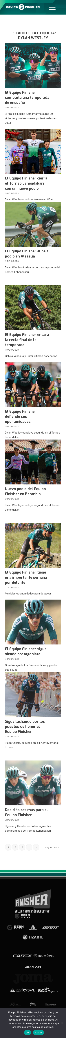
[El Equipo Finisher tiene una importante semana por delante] (33, 545)
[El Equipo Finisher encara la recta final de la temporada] (33, 307)
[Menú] (52, 7)
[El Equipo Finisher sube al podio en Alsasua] (33, 224)
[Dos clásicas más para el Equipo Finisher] (33, 782)
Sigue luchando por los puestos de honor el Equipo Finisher (25, 726)
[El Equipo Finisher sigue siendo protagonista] (33, 622)
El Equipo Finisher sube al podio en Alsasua (27, 254)
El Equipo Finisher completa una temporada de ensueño (27, 97)
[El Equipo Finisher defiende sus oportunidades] (33, 384)
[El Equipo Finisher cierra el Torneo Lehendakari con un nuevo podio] (33, 151)
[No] (61, 1023)
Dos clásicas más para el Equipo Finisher (26, 812)
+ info (38, 1032)
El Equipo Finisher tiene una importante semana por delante (26, 577)
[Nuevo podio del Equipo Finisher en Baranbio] (33, 462)
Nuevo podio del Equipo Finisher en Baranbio (25, 491)
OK (28, 1032)
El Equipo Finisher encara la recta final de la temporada (27, 339)
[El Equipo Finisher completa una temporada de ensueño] (33, 65)
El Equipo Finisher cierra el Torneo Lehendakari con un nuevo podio (26, 183)
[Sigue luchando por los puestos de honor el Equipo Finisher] (33, 694)
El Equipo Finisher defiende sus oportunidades (20, 416)
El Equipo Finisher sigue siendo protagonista (26, 651)
